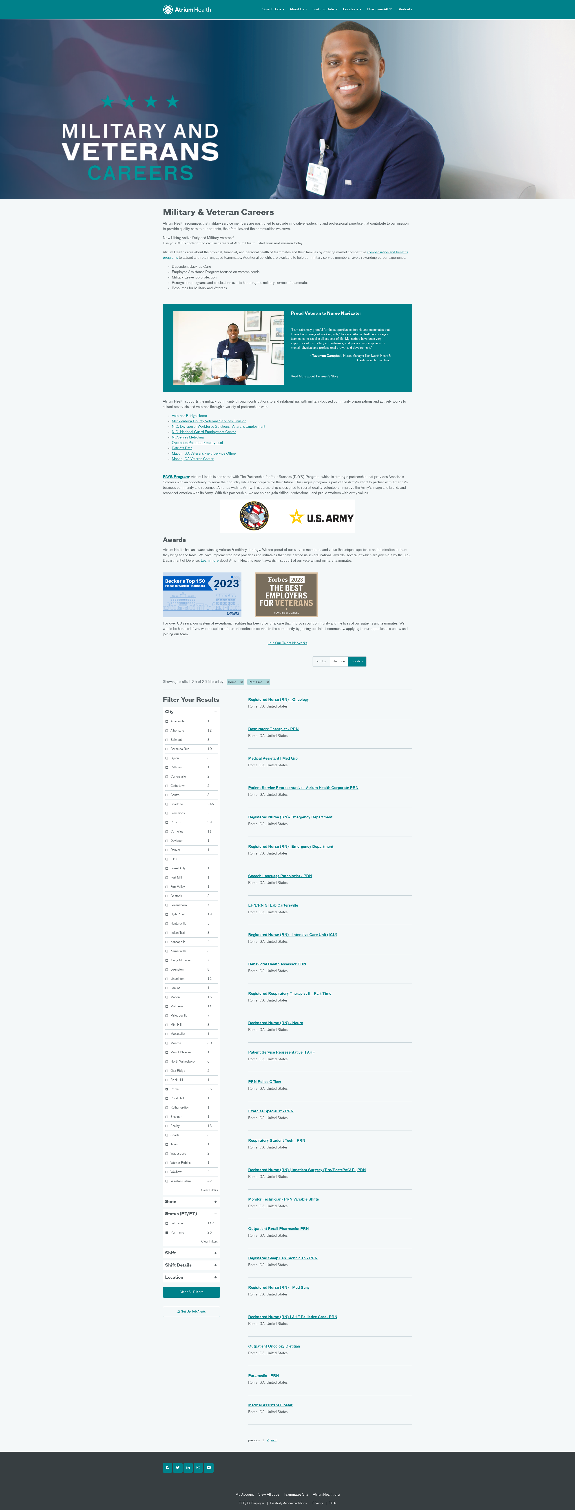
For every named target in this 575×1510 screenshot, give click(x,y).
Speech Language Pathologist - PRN (280, 876)
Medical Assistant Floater (270, 1405)
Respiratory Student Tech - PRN (276, 1141)
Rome (232, 682)
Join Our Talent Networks (287, 643)
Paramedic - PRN (263, 1376)
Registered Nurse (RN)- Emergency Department (290, 847)
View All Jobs (268, 1495)
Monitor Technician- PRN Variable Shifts (283, 1199)
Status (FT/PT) (181, 1214)
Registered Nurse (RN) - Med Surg (278, 1288)
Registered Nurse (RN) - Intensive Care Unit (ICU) (292, 935)
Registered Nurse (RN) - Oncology (278, 700)
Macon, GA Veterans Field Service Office (204, 454)
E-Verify (317, 1503)
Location (357, 661)
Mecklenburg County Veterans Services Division (209, 421)
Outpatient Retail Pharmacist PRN (278, 1229)
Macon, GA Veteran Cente (192, 459)
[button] (167, 1468)
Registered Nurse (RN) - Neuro (275, 1023)
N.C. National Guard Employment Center (204, 432)
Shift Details (178, 1265)
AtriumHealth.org (326, 1495)
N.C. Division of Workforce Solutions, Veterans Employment (218, 427)
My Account (244, 1495)
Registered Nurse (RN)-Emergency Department (290, 817)
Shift (170, 1253)
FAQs (332, 1503)
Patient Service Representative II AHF (281, 1052)
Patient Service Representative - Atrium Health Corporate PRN (303, 788)
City (169, 712)
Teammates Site (296, 1495)
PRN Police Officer (264, 1082)
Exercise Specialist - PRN (271, 1111)
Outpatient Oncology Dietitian (274, 1346)
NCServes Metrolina (188, 437)
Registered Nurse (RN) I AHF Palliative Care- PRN (292, 1317)
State (170, 1202)
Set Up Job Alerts (193, 1311)
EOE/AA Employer (251, 1503)
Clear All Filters (191, 1292)
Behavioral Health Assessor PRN (277, 964)
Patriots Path (182, 448)
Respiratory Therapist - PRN (273, 729)
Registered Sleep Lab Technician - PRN (283, 1258)
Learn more (210, 561)
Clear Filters (209, 1190)
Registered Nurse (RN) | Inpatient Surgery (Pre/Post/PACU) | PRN (307, 1170)
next (273, 1440)
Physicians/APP (379, 9)
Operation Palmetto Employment (197, 443)
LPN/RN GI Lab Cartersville (273, 905)
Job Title (339, 661)
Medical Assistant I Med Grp (273, 758)
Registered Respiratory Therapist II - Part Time (289, 994)
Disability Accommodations (288, 1503)
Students (405, 9)
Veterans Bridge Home (189, 416)
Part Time (256, 682)
